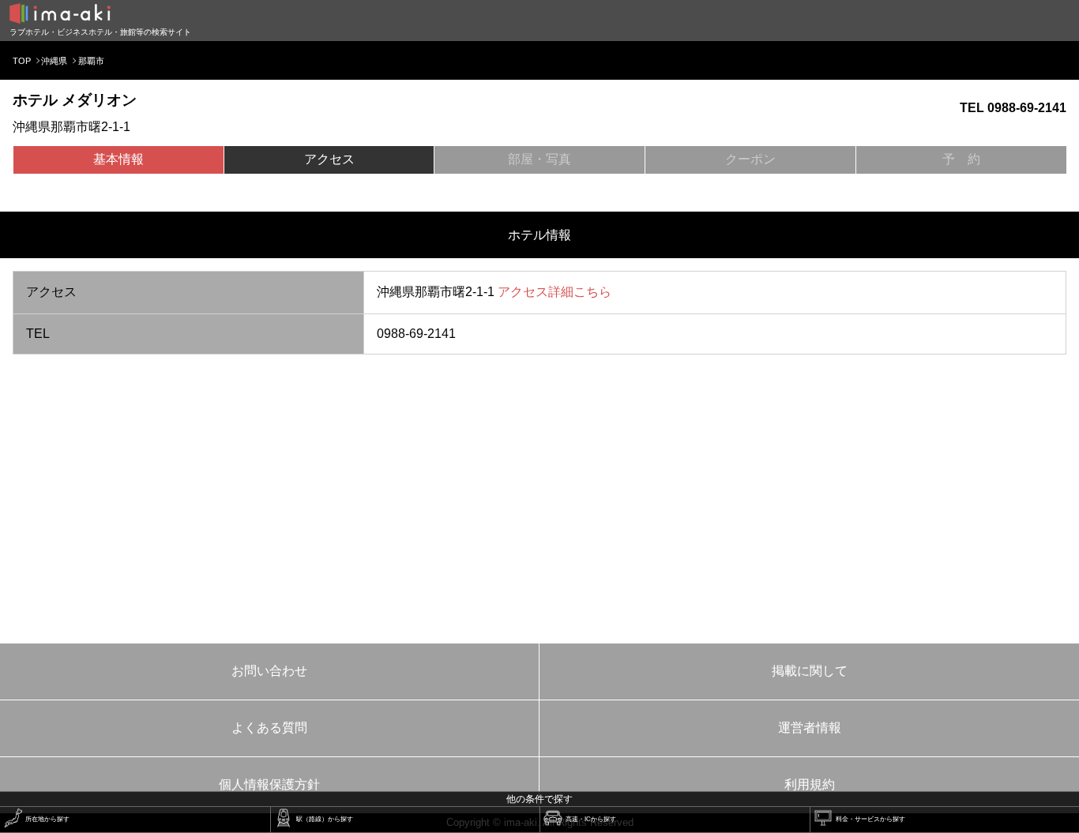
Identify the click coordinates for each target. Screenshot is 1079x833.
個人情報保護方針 (269, 784)
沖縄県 (54, 61)
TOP (22, 61)
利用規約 (809, 784)
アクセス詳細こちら (554, 291)
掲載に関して (810, 670)
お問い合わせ (269, 670)
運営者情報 (809, 727)
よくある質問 (269, 727)
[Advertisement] (539, 490)
